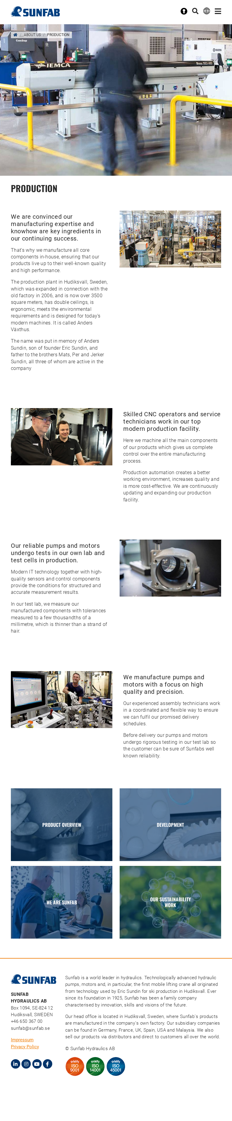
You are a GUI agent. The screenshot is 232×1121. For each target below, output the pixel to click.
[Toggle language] (206, 11)
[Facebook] (47, 1064)
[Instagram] (26, 1064)
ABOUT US (32, 35)
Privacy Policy (25, 1046)
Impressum (22, 1040)
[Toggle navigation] (218, 11)
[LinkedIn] (15, 1064)
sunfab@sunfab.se (30, 1028)
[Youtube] (37, 1064)
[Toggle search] (195, 11)
